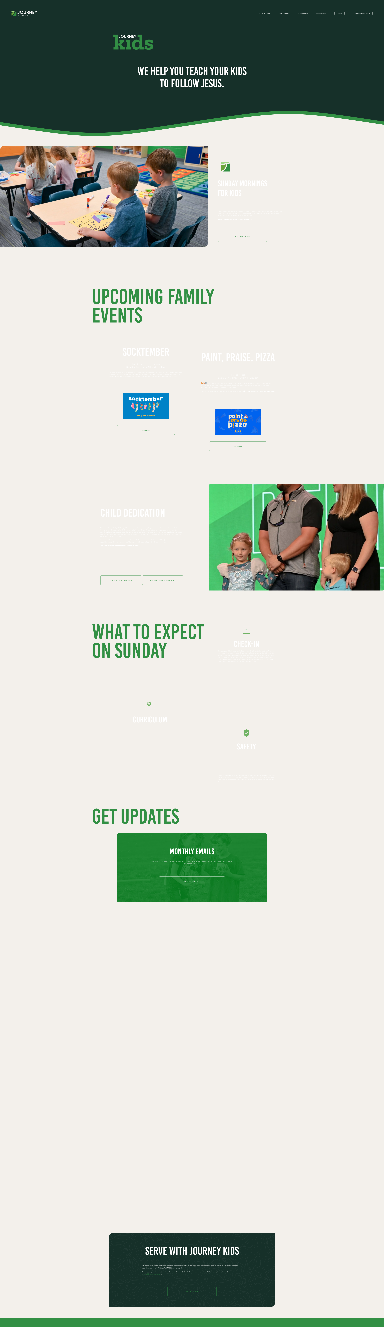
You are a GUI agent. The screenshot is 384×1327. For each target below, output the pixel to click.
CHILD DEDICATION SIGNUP (162, 580)
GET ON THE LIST (192, 881)
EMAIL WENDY (192, 1291)
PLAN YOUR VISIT (362, 13)
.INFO (339, 13)
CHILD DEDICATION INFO (121, 580)
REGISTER (146, 430)
